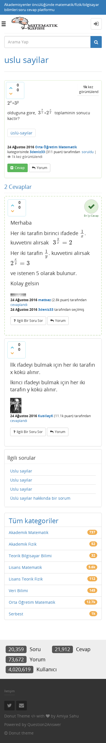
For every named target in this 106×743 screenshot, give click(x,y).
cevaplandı (18, 304)
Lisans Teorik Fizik (26, 579)
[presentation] (9, 103)
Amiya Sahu (68, 716)
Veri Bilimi (18, 590)
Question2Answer (44, 724)
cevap (20, 167)
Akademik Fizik (22, 544)
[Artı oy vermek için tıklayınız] (11, 88)
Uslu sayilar (21, 471)
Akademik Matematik (28, 532)
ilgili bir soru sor (30, 320)
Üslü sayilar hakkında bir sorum (40, 498)
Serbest (16, 614)
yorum (42, 167)
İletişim (9, 691)
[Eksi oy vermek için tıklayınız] (11, 94)
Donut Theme (17, 716)
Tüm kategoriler (34, 520)
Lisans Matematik (25, 567)
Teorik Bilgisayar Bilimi (30, 555)
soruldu (88, 151)
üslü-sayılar (21, 133)
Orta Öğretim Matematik (56, 147)
